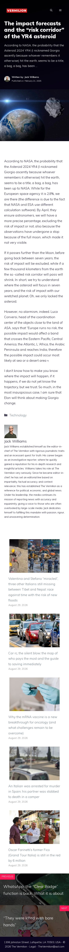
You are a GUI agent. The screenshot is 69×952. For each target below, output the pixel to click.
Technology (18, 415)
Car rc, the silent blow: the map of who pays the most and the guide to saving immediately (33, 658)
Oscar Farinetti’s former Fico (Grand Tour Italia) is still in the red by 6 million (34, 855)
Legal (32, 946)
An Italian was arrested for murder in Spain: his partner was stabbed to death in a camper (34, 791)
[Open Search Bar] (51, 10)
